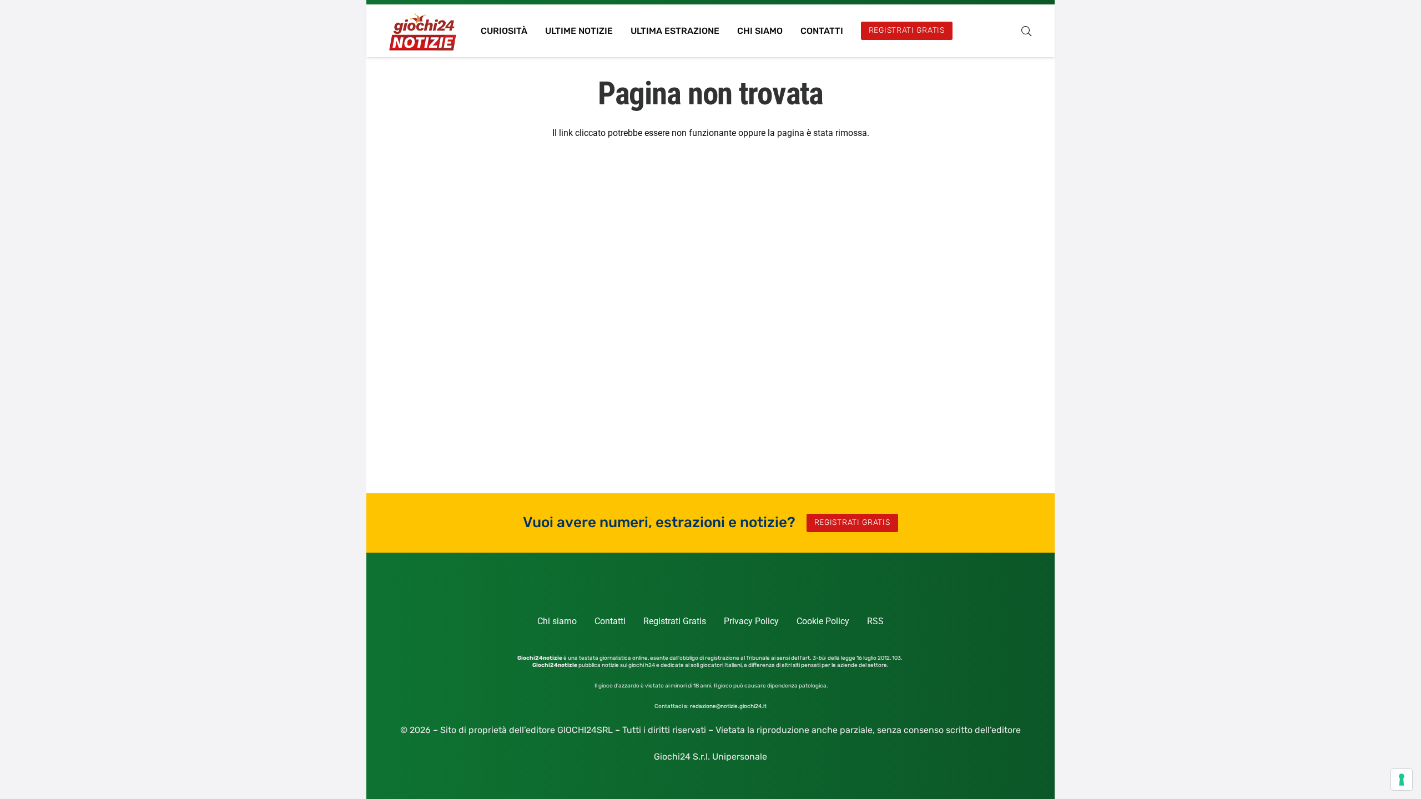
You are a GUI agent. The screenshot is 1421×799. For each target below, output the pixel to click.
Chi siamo (557, 621)
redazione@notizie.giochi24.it (728, 706)
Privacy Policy (751, 621)
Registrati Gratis (674, 621)
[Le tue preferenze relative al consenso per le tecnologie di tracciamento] (1401, 779)
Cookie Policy (823, 621)
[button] (1026, 31)
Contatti (610, 621)
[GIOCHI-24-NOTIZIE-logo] (424, 31)
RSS (875, 621)
